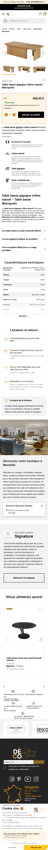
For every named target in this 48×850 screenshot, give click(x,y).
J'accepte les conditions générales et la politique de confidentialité (24, 767)
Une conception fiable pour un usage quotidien (19, 248)
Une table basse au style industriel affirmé (21, 231)
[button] (5, 52)
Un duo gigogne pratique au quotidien (20, 239)
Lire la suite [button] (6, 136)
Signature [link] (7, 81)
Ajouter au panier (31, 114)
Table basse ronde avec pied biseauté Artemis (23, 659)
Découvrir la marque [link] (24, 578)
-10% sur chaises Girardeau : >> (24, 2)
